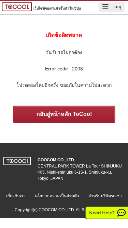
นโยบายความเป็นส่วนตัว (57, 195)
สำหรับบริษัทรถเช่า (105, 195)
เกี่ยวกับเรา (16, 195)
